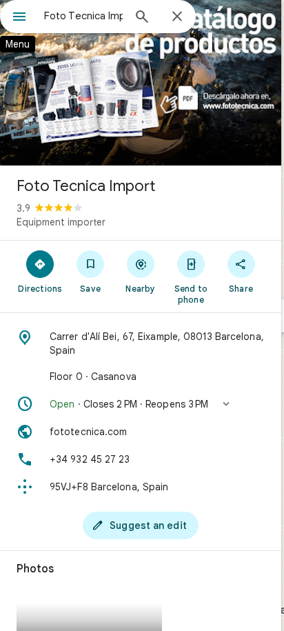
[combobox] (83, 16)
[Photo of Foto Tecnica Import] (140, 83)
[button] (140, 404)
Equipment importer (61, 222)
